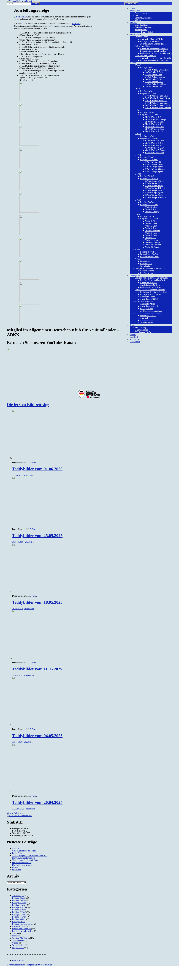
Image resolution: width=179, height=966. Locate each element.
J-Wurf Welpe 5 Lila (153, 79)
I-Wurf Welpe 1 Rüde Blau (156, 96)
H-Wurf (138, 110)
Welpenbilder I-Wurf (148, 93)
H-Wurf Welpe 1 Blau (154, 117)
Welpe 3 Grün (151, 226)
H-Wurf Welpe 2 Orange (155, 119)
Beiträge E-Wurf (147, 176)
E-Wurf (138, 174)
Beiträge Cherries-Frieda (150, 41)
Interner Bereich (19, 960)
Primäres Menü (131, 4)
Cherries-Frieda (141, 37)
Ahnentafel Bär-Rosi (148, 282)
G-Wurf (138, 134)
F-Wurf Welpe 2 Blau (154, 164)
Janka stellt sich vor (148, 316)
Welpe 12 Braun (152, 247)
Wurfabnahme (146, 266)
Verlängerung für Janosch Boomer (26, 860)
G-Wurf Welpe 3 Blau (154, 145)
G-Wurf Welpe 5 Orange (155, 150)
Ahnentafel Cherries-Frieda (151, 39)
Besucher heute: (19, 831)
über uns (133, 22)
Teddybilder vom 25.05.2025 (37, 535)
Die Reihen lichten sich (21, 862)
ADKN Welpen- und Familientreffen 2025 (29, 855)
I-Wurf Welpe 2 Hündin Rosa (157, 98)
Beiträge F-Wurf (147, 157)
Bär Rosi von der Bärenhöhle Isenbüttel (151, 278)
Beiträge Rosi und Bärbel (150, 294)
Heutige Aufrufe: (19, 828)
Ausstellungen (141, 13)
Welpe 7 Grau (151, 235)
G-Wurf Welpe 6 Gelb (154, 152)
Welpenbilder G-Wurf (149, 138)
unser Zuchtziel (141, 25)
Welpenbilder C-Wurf (149, 219)
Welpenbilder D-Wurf (149, 204)
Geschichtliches (141, 330)
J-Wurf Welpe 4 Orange (155, 77)
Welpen (133, 63)
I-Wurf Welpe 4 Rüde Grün (156, 103)
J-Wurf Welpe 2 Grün (154, 72)
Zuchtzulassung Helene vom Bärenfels (156, 53)
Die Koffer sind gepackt (22, 865)
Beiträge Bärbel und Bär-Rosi (152, 280)
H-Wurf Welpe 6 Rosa (154, 129)
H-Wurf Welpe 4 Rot (154, 124)
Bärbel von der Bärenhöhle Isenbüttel (155, 292)
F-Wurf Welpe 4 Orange (155, 169)
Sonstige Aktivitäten (143, 18)
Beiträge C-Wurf (147, 216)
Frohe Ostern (17, 853)
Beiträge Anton (146, 273)
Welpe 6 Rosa (151, 233)
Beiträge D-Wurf (147, 202)
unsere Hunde (135, 34)
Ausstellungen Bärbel (149, 299)
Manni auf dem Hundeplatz (23, 858)
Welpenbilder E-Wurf (149, 178)
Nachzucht (16, 936)
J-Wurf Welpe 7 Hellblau (155, 84)
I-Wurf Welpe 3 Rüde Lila (156, 100)
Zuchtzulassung (146, 323)
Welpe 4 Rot (150, 228)
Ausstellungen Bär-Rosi (150, 285)
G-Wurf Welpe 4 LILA (154, 148)
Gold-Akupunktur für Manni (24, 851)
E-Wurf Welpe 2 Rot (153, 183)
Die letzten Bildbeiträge (28, 404)
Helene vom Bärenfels (144, 46)
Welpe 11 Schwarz (153, 245)
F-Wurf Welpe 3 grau (154, 167)
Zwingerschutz (141, 29)
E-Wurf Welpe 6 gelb (154, 193)
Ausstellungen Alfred (149, 306)
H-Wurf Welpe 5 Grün (154, 126)
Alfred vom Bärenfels (144, 301)
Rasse (132, 325)
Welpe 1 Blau (151, 207)
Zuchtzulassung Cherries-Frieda (153, 44)
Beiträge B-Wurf (147, 252)
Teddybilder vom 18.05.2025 (37, 602)
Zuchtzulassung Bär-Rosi (150, 287)
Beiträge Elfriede (147, 271)
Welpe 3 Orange (152, 212)
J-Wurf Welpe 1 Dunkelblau (157, 70)
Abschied (16, 848)
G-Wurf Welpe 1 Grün (154, 141)
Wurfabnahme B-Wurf (149, 256)
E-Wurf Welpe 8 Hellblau (155, 197)
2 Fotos (33, 462)
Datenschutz (135, 342)
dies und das (135, 11)
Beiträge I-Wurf (146, 91)
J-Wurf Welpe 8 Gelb (154, 86)
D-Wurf (138, 200)
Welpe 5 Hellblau (152, 230)
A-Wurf (138, 259)
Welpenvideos (146, 264)
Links (137, 15)
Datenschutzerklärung (16, 965)
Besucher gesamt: (19, 835)
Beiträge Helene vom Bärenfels (153, 51)
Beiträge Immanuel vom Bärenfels (154, 60)
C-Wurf (138, 214)
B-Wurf (138, 249)
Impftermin (16, 870)
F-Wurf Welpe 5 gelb (154, 171)
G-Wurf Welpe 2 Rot (154, 143)
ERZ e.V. (76, 23)
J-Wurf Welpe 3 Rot (153, 74)
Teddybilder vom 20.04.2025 (37, 802)
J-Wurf (137, 65)
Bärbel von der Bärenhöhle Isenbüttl (150, 290)
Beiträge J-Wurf (146, 67)
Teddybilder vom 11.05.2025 (37, 669)
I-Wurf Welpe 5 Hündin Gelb (157, 105)
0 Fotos (33, 529)
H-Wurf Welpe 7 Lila (154, 131)
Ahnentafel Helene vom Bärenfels (154, 48)
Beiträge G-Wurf (147, 136)
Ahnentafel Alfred (147, 304)
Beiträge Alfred (146, 308)
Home (132, 8)
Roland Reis (28, 475)
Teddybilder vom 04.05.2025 (37, 735)
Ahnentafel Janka (147, 318)
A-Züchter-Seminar (143, 27)
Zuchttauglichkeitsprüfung (151, 311)
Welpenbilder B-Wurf (149, 254)
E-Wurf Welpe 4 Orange (155, 188)
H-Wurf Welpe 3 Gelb (154, 122)
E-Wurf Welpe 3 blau (154, 186)
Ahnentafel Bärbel (147, 297)
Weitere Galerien (15, 813)
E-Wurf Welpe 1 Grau (154, 181)
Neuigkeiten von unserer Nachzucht (150, 268)
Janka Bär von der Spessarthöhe (148, 313)
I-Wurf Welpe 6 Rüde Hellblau (158, 108)
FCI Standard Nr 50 (143, 332)
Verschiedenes (18, 940)
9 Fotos (33, 596)
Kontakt (133, 334)
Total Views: (17, 833)
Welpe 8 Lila (150, 238)
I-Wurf (137, 89)
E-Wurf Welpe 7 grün (154, 195)
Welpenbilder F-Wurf (149, 160)
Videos (138, 20)
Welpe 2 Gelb (151, 223)
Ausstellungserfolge (148, 320)
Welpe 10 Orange (152, 242)
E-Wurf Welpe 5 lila (153, 190)
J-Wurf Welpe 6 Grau (154, 81)
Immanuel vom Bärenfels (145, 55)
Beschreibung (140, 327)
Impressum (134, 339)
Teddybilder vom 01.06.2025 (37, 468)
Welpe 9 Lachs (151, 240)
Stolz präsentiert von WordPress (39, 965)
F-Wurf (138, 155)
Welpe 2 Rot (150, 209)
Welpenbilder (145, 261)
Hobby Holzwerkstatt (144, 32)
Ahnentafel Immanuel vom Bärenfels (155, 58)
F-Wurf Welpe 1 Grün (154, 162)
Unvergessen (135, 275)
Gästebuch (134, 337)
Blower (15, 867)
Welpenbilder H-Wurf (149, 115)
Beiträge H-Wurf (147, 112)
